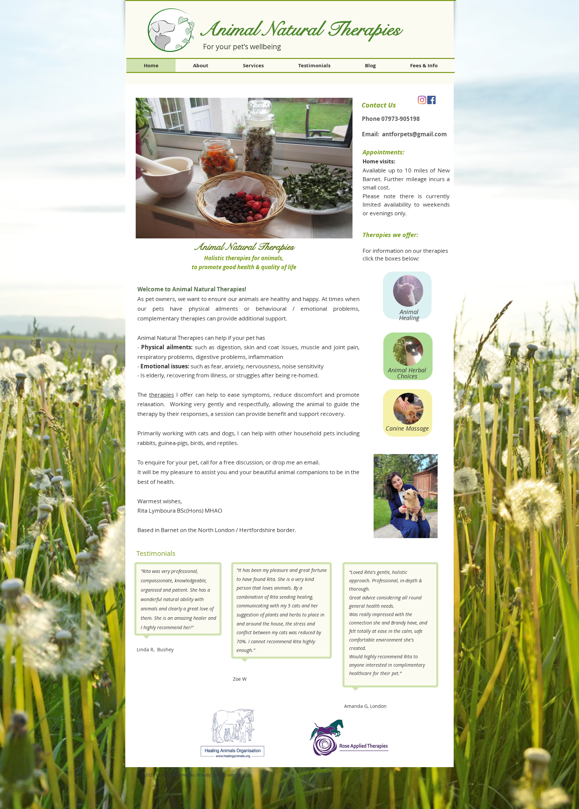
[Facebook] (431, 100)
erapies (375, 29)
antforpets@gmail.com (414, 134)
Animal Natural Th (275, 29)
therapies (161, 394)
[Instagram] (422, 100)
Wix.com (244, 775)
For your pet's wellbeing (242, 46)
